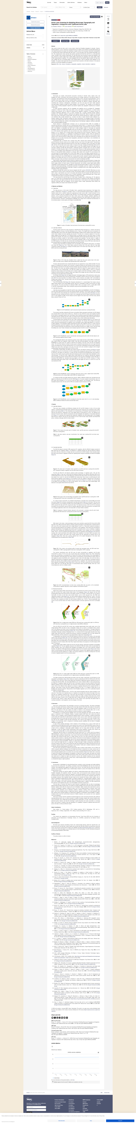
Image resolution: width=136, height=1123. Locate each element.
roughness (93, 64)
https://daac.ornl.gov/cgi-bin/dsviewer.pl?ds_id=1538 (82, 998)
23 (86, 170)
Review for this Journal (35, 24)
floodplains (68, 64)
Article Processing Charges (60, 1102)
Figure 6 (77, 379)
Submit (107, 2)
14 (62, 129)
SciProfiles (85, 1108)
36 (97, 728)
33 (58, 698)
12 (60, 118)
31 (91, 292)
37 (98, 728)
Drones (32, 11)
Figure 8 (53, 454)
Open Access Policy (59, 1105)
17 (95, 136)
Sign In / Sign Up (99, 2)
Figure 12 (86, 592)
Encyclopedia (85, 1110)
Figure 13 (58, 646)
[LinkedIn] (57, 1018)
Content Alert (106, 1092)
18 (52, 144)
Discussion (30, 62)
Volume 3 (37, 11)
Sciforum (84, 1102)
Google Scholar (73, 843)
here (73, 1079)
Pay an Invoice (58, 1103)
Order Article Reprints (95, 16)
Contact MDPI (57, 1106)
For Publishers (72, 1108)
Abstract (29, 56)
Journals (49, 2)
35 (67, 726)
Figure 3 (94, 292)
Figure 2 (61, 245)
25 (89, 170)
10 (84, 114)
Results (29, 60)
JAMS (84, 1111)
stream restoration (86, 64)
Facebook (99, 1103)
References (30, 71)
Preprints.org (85, 1105)
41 (52, 792)
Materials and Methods (32, 59)
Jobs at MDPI (57, 1108)
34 (56, 716)
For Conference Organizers (74, 1111)
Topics (55, 2)
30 (60, 280)
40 (72, 779)
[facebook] (60, 1018)
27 (75, 194)
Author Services (71, 2)
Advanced (106, 7)
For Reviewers (72, 1103)
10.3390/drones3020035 (49, 11)
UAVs (57, 64)
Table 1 (62, 411)
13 (70, 119)
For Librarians (71, 1106)
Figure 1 (65, 191)
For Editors (71, 1105)
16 (68, 135)
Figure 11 (88, 553)
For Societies (71, 1110)
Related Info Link (30, 34)
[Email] (53, 1018)
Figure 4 (89, 319)
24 (87, 170)
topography (73, 64)
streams (63, 64)
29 (54, 277)
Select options (30, 1107)
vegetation (79, 64)
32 (52, 602)
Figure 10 (92, 531)
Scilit (83, 843)
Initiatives (79, 2)
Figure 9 (84, 479)
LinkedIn (98, 1102)
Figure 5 (94, 349)
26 (86, 193)
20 (61, 161)
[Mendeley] (67, 1018)
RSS (101, 1092)
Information (62, 2)
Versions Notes (75, 41)
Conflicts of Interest (31, 69)
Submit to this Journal (35, 21)
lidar (60, 64)
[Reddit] (65, 1018)
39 (65, 778)
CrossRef (80, 843)
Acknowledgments (31, 68)
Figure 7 (56, 415)
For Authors (71, 1102)
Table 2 (84, 502)
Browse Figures (65, 41)
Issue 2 (41, 11)
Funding (29, 66)
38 (63, 730)
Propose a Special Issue (35, 28)
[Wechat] (62, 1018)
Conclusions (30, 63)
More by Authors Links (32, 37)
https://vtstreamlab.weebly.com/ (87, 827)
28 (79, 200)
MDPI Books (85, 1103)
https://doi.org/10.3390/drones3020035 (69, 35)
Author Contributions (32, 65)
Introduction (30, 57)
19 (88, 158)
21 (70, 161)
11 (59, 116)
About (85, 2)
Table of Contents (31, 54)
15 (54, 130)
